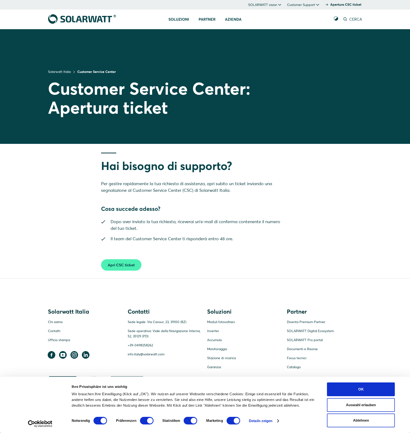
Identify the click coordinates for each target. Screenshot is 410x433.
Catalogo (294, 367)
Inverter (213, 331)
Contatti (54, 331)
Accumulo (214, 340)
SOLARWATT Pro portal (305, 340)
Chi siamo (55, 322)
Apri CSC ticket (121, 265)
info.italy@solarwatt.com (146, 354)
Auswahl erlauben (361, 405)
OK (361, 389)
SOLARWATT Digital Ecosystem (310, 331)
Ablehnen (361, 420)
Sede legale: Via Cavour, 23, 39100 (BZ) (157, 322)
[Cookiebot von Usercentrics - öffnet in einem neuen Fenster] (40, 423)
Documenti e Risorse (302, 349)
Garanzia (214, 367)
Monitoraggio (217, 349)
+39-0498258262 (140, 345)
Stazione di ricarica (221, 358)
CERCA (355, 19)
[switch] (147, 420)
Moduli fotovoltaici (221, 322)
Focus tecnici (296, 358)
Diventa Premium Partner (306, 322)
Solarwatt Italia (59, 72)
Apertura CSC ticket (345, 4)
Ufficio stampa (59, 340)
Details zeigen (260, 421)
